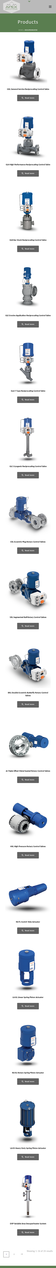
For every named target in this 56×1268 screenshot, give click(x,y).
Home (21, 30)
